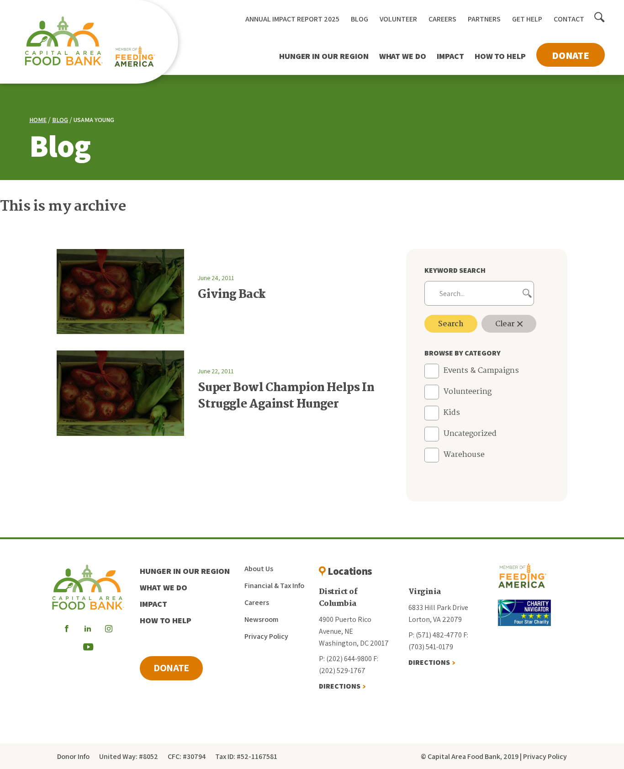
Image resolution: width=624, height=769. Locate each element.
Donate (570, 55)
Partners (484, 19)
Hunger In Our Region (324, 56)
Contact (569, 19)
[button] (599, 18)
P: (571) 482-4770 (435, 635)
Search (451, 324)
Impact (450, 56)
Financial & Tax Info (274, 585)
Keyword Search (455, 270)
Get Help (527, 19)
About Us (258, 568)
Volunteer (398, 19)
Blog (359, 19)
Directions (339, 686)
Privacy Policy (266, 636)
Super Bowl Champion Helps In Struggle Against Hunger (286, 396)
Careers (442, 19)
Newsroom (261, 619)
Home (38, 120)
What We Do (402, 56)
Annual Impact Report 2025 (292, 19)
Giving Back (232, 295)
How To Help (500, 56)
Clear (506, 324)
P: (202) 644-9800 (345, 658)
